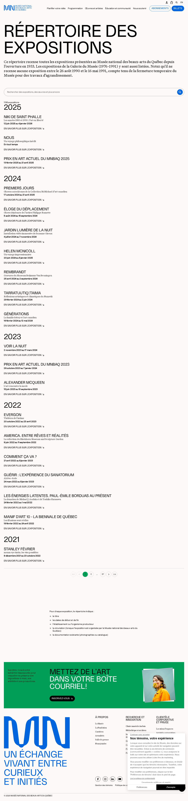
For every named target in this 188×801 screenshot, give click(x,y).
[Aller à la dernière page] (114, 574)
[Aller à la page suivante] (108, 574)
